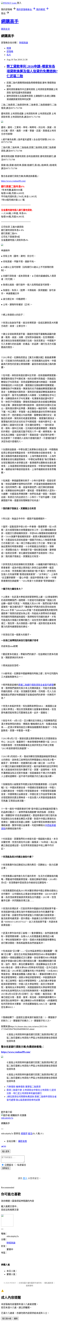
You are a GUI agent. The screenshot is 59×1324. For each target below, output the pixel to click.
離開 (16, 1319)
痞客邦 (24, 1133)
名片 (9, 55)
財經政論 (23, 42)
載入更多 (5, 1151)
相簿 (9, 48)
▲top (3, 1146)
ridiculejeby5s (7, 1118)
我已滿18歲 (6, 1319)
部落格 (10, 51)
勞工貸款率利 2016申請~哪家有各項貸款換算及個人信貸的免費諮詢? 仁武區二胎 (32, 71)
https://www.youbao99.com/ (13, 181)
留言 (30, 1133)
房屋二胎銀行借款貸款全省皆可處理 (36, 685)
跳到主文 (5, 29)
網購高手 (10, 21)
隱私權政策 (48, 1283)
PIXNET (13, 1283)
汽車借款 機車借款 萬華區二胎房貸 (24, 1087)
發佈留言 (5, 1168)
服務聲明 (29, 1286)
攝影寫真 (22, 1141)
